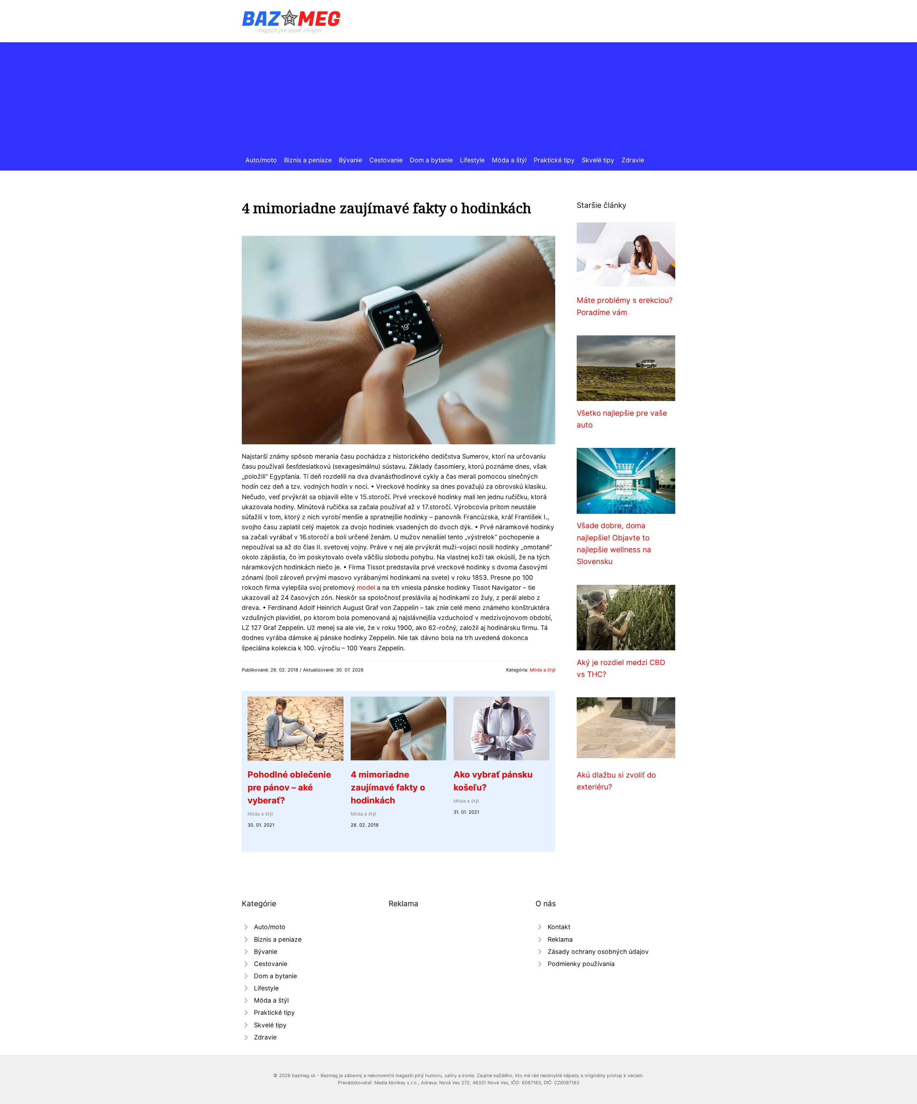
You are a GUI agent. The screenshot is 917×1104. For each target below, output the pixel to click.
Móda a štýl (509, 160)
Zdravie (632, 160)
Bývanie (350, 160)
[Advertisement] (458, 101)
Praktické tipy (554, 160)
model (366, 587)
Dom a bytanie (431, 160)
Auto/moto (261, 160)
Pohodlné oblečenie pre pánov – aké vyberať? (289, 787)
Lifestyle (472, 160)
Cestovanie (386, 160)
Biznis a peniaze (308, 160)
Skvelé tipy (598, 160)
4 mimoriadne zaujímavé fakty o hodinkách (388, 787)
